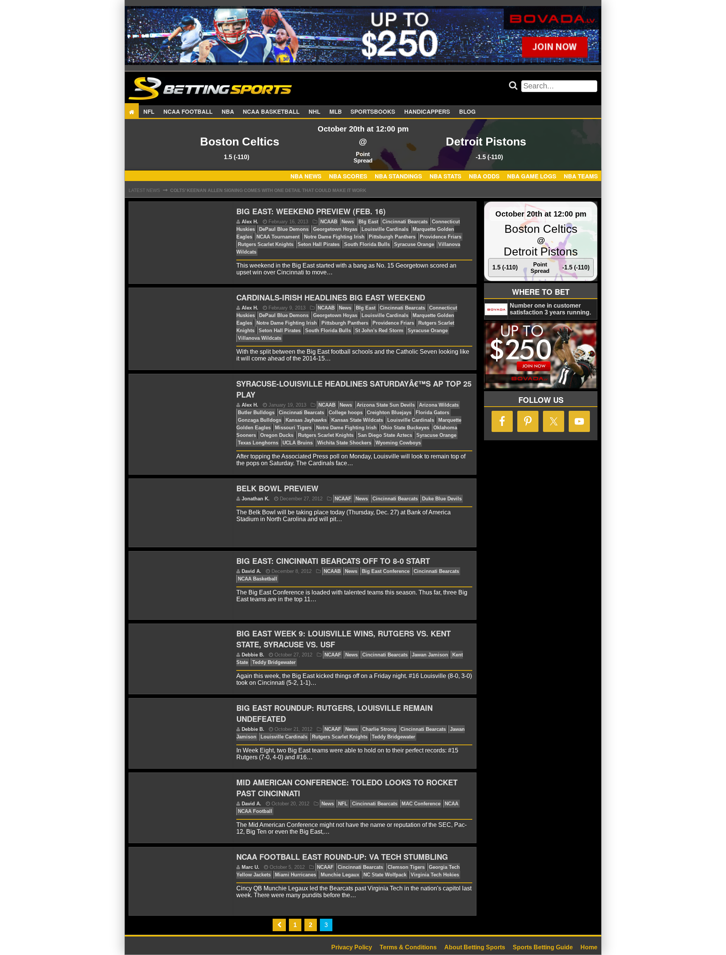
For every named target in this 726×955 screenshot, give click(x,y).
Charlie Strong (379, 729)
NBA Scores (348, 176)
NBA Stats (445, 176)
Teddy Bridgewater (274, 662)
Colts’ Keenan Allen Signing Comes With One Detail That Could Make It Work (268, 190)
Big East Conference (386, 571)
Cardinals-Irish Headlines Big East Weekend (330, 297)
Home (588, 947)
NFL (148, 112)
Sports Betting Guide (543, 947)
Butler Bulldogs (256, 412)
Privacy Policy (351, 947)
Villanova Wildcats (259, 338)
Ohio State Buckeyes (405, 427)
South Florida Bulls (367, 244)
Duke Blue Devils (442, 498)
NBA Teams (581, 176)
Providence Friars (440, 237)
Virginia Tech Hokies (435, 875)
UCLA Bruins (297, 443)
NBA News (305, 176)
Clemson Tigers (406, 867)
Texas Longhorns (258, 443)
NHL (314, 112)
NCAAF (343, 498)
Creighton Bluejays (389, 412)
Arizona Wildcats (439, 405)
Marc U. (250, 867)
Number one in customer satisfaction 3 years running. (550, 309)
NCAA (451, 803)
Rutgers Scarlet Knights (265, 244)
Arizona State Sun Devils (386, 405)
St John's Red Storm (379, 330)
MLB (335, 112)
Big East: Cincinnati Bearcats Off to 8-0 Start (333, 560)
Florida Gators (432, 412)
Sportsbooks (373, 112)
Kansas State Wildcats (357, 420)
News (347, 221)
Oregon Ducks (276, 435)
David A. (251, 571)
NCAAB (328, 221)
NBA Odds (484, 176)
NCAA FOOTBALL (188, 112)
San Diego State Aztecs (385, 435)
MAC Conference (421, 803)
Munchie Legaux (340, 875)
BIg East (368, 221)
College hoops (346, 412)
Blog (467, 112)
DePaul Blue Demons (284, 229)
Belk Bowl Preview (277, 488)
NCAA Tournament (277, 237)
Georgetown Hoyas (335, 229)
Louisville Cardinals (384, 229)
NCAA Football (255, 811)
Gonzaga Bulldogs (259, 420)
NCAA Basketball (257, 579)
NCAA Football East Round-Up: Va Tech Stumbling (342, 856)
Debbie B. (253, 655)
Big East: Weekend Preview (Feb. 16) (311, 211)
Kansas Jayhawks (306, 420)
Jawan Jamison (430, 655)
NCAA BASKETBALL (271, 112)
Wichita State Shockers (344, 443)
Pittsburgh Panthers (392, 237)
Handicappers (427, 112)
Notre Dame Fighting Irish (334, 237)
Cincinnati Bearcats (405, 221)
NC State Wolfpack (384, 875)
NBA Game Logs (531, 176)
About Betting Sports (474, 947)
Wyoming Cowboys (398, 443)
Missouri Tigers (293, 427)
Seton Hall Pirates (319, 244)
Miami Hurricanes (295, 875)
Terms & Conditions (408, 947)
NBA (228, 112)
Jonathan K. (256, 498)
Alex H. (250, 221)
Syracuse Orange (414, 244)
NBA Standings (398, 176)
